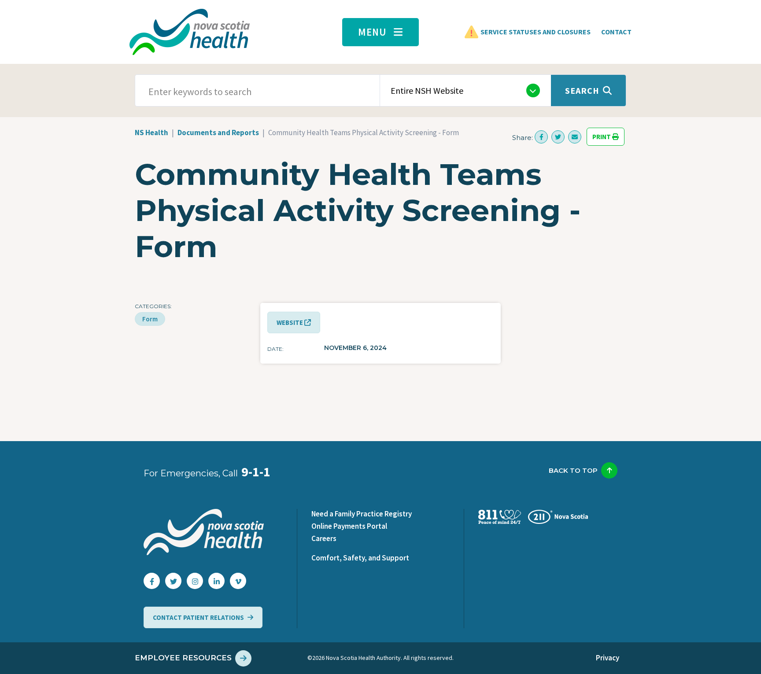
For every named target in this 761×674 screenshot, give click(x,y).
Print (602, 137)
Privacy (607, 658)
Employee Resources (183, 657)
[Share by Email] (574, 137)
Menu (372, 32)
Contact (616, 31)
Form (150, 319)
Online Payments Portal (349, 526)
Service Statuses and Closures (535, 31)
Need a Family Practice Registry (361, 514)
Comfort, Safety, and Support (360, 558)
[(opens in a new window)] (541, 137)
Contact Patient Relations (198, 617)
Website (290, 322)
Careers (323, 538)
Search (582, 90)
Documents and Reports (218, 132)
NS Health (151, 132)
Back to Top (573, 470)
